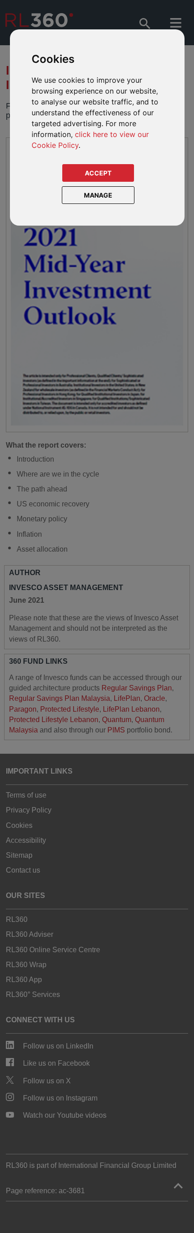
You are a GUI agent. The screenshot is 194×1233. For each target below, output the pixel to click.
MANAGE (98, 195)
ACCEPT (98, 173)
